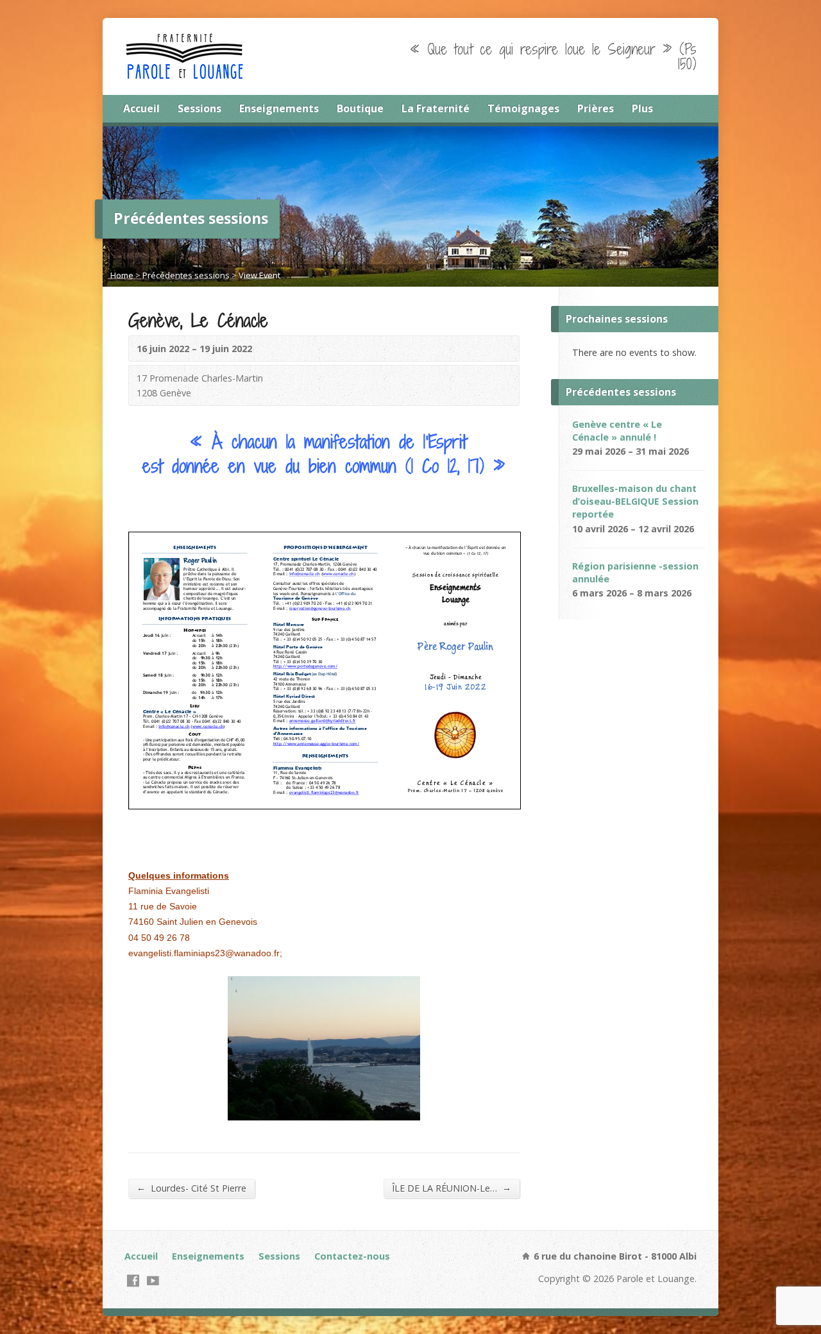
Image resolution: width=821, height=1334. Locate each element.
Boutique (360, 108)
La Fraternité (436, 108)
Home (121, 275)
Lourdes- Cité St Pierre (191, 1187)
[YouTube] (153, 1280)
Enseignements (279, 108)
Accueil (141, 108)
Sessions (199, 108)
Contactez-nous (352, 1256)
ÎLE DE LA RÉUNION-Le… (451, 1187)
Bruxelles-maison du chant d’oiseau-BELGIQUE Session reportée (635, 501)
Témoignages (523, 108)
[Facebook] (133, 1280)
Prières (595, 108)
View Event (259, 275)
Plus (642, 108)
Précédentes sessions (186, 275)
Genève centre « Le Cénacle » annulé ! (617, 430)
